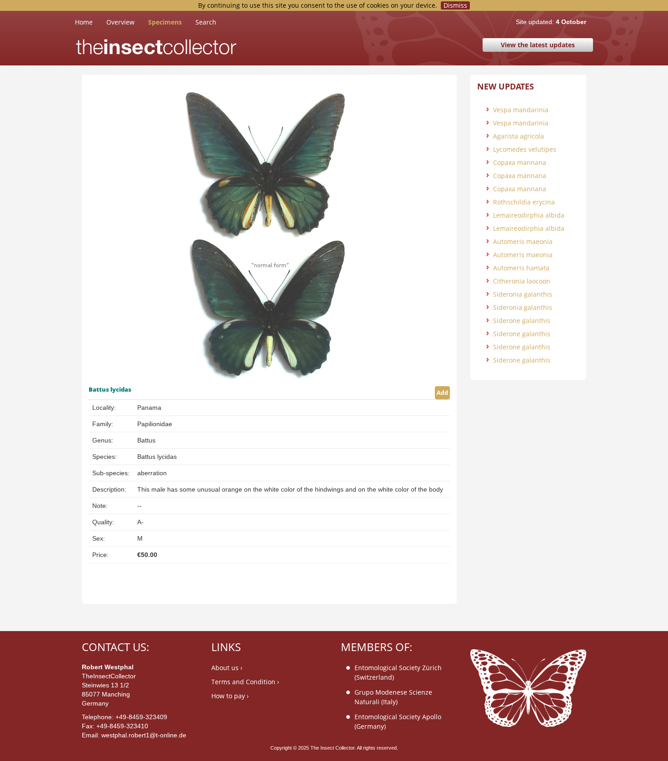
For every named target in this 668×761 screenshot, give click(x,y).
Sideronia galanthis (522, 294)
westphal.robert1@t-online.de (143, 735)
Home (90, 21)
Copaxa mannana (519, 162)
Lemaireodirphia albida (528, 215)
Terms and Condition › (245, 681)
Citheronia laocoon (521, 281)
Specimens (165, 22)
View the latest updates (538, 44)
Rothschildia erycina (524, 202)
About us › (226, 667)
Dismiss (455, 5)
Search (205, 22)
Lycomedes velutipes (524, 149)
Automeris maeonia (523, 241)
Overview (120, 22)
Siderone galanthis (521, 320)
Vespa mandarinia (520, 109)
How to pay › (230, 695)
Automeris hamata (521, 268)
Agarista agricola (518, 136)
